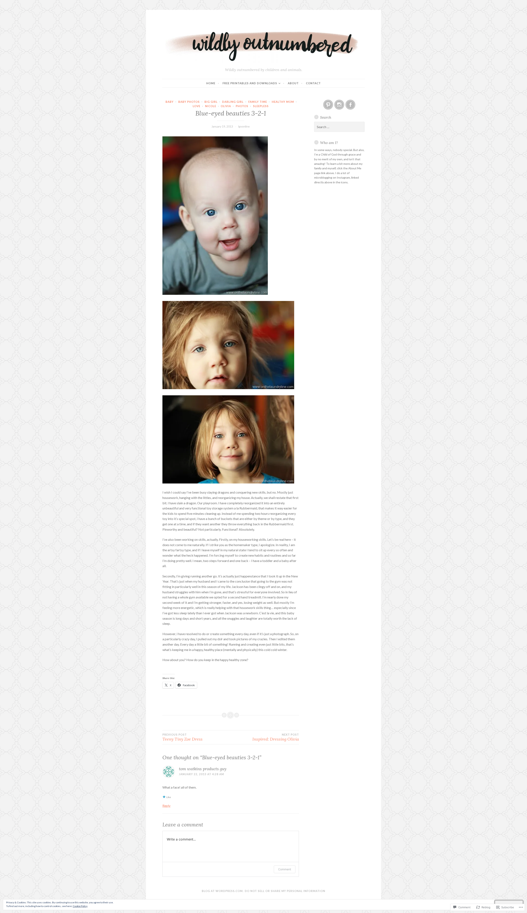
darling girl (233, 101)
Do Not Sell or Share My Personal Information (285, 891)
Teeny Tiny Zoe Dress (182, 737)
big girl (211, 101)
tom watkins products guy (202, 768)
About (293, 83)
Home (210, 83)
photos (242, 106)
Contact (313, 83)
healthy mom (283, 101)
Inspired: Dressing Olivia (275, 737)
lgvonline (244, 126)
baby (170, 101)
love (196, 106)
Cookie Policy (80, 906)
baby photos (189, 101)
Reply (166, 806)
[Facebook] (350, 105)
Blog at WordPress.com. (223, 891)
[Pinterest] (328, 105)
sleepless (261, 106)
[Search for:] (339, 127)
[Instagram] (339, 105)
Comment (284, 869)
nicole (210, 106)
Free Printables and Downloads (250, 83)
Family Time (257, 101)
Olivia (226, 106)
